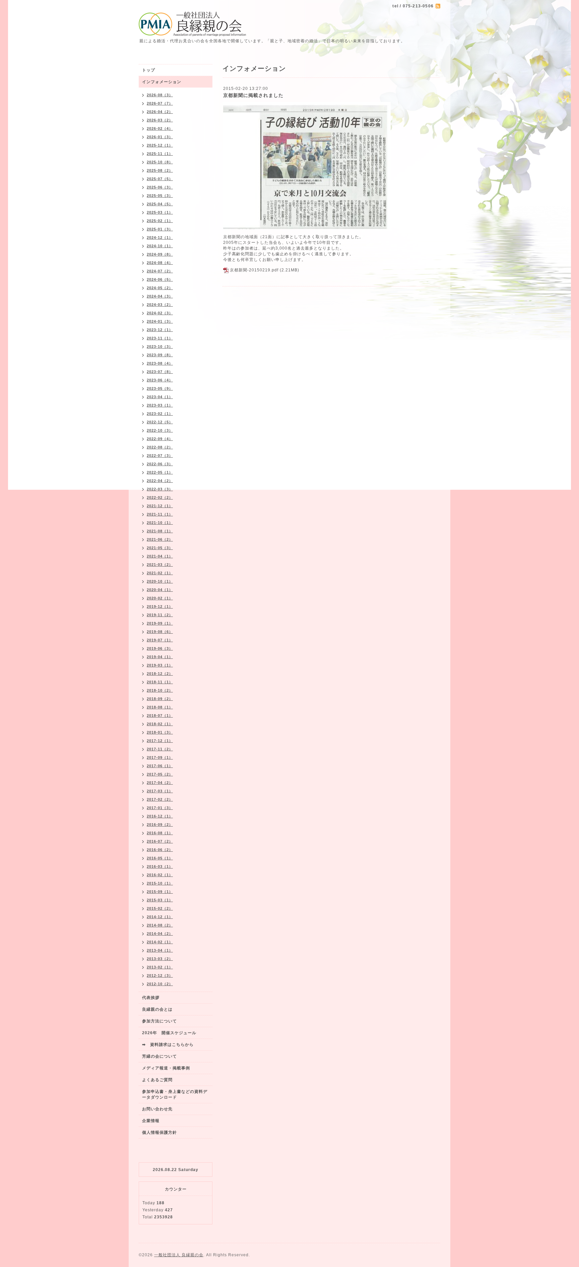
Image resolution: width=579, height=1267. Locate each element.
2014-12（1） (160, 917)
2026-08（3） (160, 95)
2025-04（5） (160, 204)
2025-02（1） (160, 221)
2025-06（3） (160, 187)
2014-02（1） (160, 942)
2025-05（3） (160, 196)
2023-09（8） (160, 355)
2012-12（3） (160, 975)
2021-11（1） (160, 514)
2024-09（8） (160, 254)
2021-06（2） (160, 539)
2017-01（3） (160, 808)
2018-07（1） (160, 716)
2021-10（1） (160, 523)
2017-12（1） (160, 741)
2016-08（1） (160, 833)
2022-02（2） (160, 497)
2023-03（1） (160, 405)
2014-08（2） (160, 925)
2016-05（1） (160, 858)
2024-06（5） (160, 279)
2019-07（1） (160, 640)
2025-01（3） (160, 229)
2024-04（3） (160, 296)
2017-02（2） (160, 799)
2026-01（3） (160, 137)
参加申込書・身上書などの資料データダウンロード (174, 1094)
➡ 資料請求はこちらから (168, 1044)
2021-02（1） (160, 573)
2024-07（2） (160, 271)
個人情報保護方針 (159, 1132)
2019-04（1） (160, 657)
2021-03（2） (160, 565)
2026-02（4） (160, 128)
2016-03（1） (160, 866)
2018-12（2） (160, 674)
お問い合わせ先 (157, 1109)
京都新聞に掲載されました (253, 95)
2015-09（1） (160, 892)
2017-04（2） (160, 783)
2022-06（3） (160, 464)
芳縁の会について (159, 1056)
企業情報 (150, 1120)
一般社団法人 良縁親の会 (178, 1255)
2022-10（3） (160, 430)
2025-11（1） (160, 154)
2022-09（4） (160, 439)
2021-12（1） (160, 506)
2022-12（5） (160, 422)
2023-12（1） (160, 330)
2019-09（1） (160, 623)
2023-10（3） (160, 347)
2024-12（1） (160, 237)
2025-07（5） (160, 179)
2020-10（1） (160, 581)
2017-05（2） (160, 774)
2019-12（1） (160, 606)
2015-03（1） (160, 900)
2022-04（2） (160, 481)
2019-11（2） (160, 615)
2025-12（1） (160, 145)
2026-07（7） (160, 103)
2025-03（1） (160, 212)
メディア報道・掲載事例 (166, 1068)
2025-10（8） (160, 162)
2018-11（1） (160, 682)
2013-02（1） (160, 967)
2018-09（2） (160, 699)
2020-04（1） (160, 590)
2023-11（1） (160, 338)
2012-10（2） (160, 984)
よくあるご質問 (157, 1079)
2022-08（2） (160, 447)
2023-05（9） (160, 388)
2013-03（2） (160, 959)
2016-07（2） (160, 841)
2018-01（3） (160, 732)
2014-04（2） (160, 934)
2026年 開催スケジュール (169, 1033)
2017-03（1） (160, 791)
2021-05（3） (160, 548)
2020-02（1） (160, 598)
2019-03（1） (160, 665)
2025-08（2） (160, 170)
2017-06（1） (160, 766)
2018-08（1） (160, 707)
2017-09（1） (160, 757)
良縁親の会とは (157, 1009)
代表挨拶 (150, 997)
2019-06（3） (160, 648)
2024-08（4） (160, 263)
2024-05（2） (160, 288)
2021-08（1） (160, 531)
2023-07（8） (160, 372)
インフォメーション (161, 82)
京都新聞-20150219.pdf (254, 270)
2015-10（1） (160, 883)
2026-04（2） (160, 112)
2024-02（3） (160, 313)
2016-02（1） (160, 875)
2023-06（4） (160, 380)
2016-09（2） (160, 825)
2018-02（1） (160, 724)
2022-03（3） (160, 489)
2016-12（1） (160, 816)
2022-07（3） (160, 456)
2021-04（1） (160, 556)
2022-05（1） (160, 472)
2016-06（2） (160, 850)
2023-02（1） (160, 414)
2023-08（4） (160, 363)
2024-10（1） (160, 246)
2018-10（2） (160, 690)
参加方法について (159, 1021)
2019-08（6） (160, 632)
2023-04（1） (160, 397)
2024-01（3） (160, 321)
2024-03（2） (160, 305)
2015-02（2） (160, 908)
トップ (148, 70)
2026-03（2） (160, 120)
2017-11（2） (160, 749)
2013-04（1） (160, 950)
